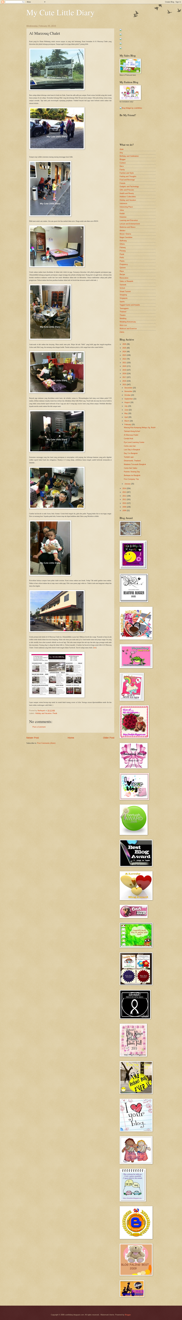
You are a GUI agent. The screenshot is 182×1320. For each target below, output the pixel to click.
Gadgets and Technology (129, 187)
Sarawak (123, 285)
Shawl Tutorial (125, 291)
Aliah (122, 149)
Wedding (123, 318)
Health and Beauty (127, 193)
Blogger (123, 159)
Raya (122, 271)
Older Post (108, 737)
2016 (124, 381)
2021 (124, 363)
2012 (124, 496)
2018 (124, 374)
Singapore (123, 298)
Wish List (123, 325)
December (128, 388)
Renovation (124, 278)
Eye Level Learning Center (134, 442)
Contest (123, 163)
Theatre (123, 315)
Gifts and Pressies (127, 190)
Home (71, 737)
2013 (124, 492)
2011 (124, 499)
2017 (124, 377)
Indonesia (123, 203)
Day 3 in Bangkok (131, 453)
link (95, 648)
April (126, 417)
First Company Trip (131, 479)
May (126, 413)
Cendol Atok (128, 439)
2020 (124, 366)
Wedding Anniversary (128, 322)
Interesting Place (126, 207)
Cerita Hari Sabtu (130, 468)
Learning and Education (129, 220)
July (126, 406)
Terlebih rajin (129, 457)
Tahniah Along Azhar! (132, 431)
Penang (123, 251)
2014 (124, 488)
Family (122, 170)
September (128, 399)
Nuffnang (123, 241)
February (128, 424)
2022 (124, 359)
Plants (122, 261)
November (128, 391)
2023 (124, 355)
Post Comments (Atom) (46, 743)
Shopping (123, 295)
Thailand (123, 312)
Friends (122, 183)
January (127, 484)
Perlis (122, 258)
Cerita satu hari (130, 446)
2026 (124, 344)
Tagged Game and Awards (130, 305)
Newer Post (32, 737)
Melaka (122, 231)
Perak (55, 713)
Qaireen (123, 268)
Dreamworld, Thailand (132, 461)
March (127, 421)
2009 (124, 507)
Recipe (122, 274)
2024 (124, 352)
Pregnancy (124, 264)
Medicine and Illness (128, 227)
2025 (124, 348)
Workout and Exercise (128, 329)
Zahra (122, 332)
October (127, 395)
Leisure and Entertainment (130, 224)
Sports (122, 302)
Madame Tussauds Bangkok (135, 464)
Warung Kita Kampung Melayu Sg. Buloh (139, 428)
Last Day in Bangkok (132, 450)
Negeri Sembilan (126, 237)
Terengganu (124, 308)
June (126, 410)
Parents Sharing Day (132, 472)
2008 (124, 511)
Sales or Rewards (126, 281)
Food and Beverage (127, 180)
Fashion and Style (127, 173)
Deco (122, 166)
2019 (124, 370)
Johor (122, 210)
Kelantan (123, 217)
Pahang (123, 247)
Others (122, 244)
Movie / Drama (125, 234)
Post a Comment (39, 727)
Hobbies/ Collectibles (128, 197)
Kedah (122, 214)
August (127, 402)
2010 (124, 503)
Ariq (121, 153)
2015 (124, 385)
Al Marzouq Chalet (131, 435)
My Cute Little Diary (60, 12)
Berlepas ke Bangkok (132, 475)
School (122, 288)
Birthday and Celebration (129, 156)
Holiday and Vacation (43, 713)
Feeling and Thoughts (128, 176)
